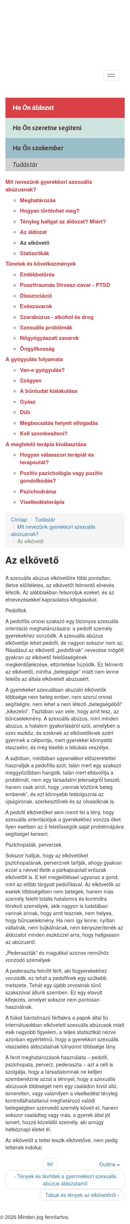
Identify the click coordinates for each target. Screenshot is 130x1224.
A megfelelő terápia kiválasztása (45, 444)
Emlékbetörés (37, 274)
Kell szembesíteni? (44, 433)
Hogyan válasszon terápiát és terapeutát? (57, 458)
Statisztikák (34, 253)
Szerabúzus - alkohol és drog (57, 317)
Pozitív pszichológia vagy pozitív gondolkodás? (61, 476)
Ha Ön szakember (38, 148)
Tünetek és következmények (40, 263)
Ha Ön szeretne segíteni (47, 128)
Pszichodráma (38, 491)
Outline (108, 1164)
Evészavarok (36, 306)
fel (50, 1163)
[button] (111, 75)
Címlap (19, 519)
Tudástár (45, 519)
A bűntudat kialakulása (48, 391)
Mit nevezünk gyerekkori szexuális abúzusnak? (48, 185)
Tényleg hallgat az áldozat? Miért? (63, 221)
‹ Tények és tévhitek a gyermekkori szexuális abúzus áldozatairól (65, 1179)
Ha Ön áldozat (33, 107)
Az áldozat (33, 232)
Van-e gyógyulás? (42, 370)
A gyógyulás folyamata (34, 359)
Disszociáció (36, 296)
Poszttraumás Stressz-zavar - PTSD (65, 285)
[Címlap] (58, 39)
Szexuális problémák (46, 327)
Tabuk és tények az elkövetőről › (82, 1194)
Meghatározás (38, 200)
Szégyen (31, 380)
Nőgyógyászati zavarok (49, 338)
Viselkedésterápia (42, 502)
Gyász (28, 401)
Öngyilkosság (37, 348)
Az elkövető (34, 243)
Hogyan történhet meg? (49, 210)
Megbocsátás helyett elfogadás (59, 423)
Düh (25, 412)
